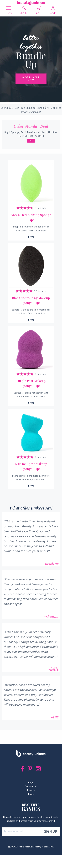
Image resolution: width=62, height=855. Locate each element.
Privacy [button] (31, 790)
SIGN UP (50, 831)
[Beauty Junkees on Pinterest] (30, 768)
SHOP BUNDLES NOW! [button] (31, 79)
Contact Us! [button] (31, 786)
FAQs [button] (31, 782)
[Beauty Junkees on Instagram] (38, 768)
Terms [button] (31, 793)
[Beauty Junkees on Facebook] (22, 768)
